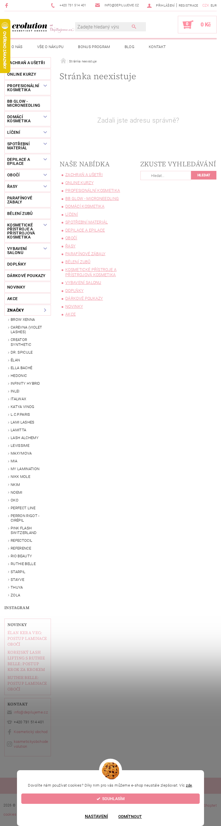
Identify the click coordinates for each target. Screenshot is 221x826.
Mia (14, 461)
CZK (205, 5)
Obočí (13, 175)
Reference (21, 548)
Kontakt (157, 47)
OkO (14, 500)
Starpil (18, 572)
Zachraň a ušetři (26, 62)
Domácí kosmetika (19, 119)
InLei (15, 391)
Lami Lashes (23, 422)
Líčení (13, 132)
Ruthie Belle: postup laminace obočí (27, 683)
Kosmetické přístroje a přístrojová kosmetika (21, 231)
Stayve (17, 579)
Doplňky (16, 264)
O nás (17, 47)
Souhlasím (113, 798)
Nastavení (96, 816)
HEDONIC (19, 375)
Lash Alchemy (25, 438)
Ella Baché (21, 368)
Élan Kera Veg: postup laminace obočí (27, 638)
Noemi (16, 492)
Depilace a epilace (18, 161)
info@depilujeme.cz (31, 712)
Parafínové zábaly (19, 200)
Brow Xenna (23, 319)
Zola (15, 595)
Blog (129, 47)
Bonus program (94, 47)
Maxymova (21, 453)
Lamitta (18, 430)
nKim (15, 484)
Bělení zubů (20, 213)
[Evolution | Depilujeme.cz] (42, 27)
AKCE (12, 298)
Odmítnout (130, 816)
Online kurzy (21, 74)
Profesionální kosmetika (23, 87)
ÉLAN (15, 360)
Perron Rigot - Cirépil (25, 518)
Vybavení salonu (17, 250)
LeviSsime (20, 445)
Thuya (17, 587)
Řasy (12, 186)
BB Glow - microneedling (23, 103)
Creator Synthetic (21, 341)
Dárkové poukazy (26, 275)
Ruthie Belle (23, 564)
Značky (15, 310)
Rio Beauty (21, 556)
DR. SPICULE (22, 352)
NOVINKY (16, 287)
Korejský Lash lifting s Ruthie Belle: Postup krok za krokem (26, 660)
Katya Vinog (23, 407)
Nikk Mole (20, 476)
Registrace (188, 5)
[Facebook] (7, 5)
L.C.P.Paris (20, 414)
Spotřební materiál (18, 146)
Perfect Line (23, 508)
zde (189, 785)
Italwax (18, 399)
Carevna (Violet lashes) (26, 329)
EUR (214, 5)
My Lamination (25, 469)
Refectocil (21, 540)
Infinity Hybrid (25, 383)
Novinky (17, 624)
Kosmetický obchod (30, 732)
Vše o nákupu (50, 47)
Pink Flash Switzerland (24, 530)
